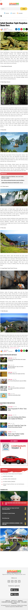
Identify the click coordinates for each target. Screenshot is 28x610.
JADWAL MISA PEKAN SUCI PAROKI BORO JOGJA (12, 182)
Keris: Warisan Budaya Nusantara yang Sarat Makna (12, 180)
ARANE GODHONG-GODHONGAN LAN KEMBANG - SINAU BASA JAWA (12, 523)
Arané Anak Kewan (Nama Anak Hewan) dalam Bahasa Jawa (16, 503)
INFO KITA (5, 29)
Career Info (14, 603)
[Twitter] (15, 581)
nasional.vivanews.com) (14, 347)
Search (23, 9)
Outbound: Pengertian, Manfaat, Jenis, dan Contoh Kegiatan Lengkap (13, 484)
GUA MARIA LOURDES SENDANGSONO (9, 479)
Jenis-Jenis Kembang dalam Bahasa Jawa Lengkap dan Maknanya (17, 360)
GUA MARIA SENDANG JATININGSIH (9, 481)
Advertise (20, 600)
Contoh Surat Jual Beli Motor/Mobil (14, 395)
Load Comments (14, 441)
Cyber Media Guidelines (7, 602)
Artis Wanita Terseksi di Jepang (8, 513)
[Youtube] (19, 581)
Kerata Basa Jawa (5, 518)
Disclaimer (24, 602)
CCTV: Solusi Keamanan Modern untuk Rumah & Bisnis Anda (16, 388)
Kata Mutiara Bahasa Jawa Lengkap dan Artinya (16, 373)
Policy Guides (17, 602)
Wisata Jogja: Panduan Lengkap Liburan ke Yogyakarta (16, 434)
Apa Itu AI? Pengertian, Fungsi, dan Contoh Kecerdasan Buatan (15, 367)
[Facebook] (9, 581)
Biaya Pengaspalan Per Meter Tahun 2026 (17, 409)
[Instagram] (12, 581)
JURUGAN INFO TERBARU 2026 (17, 605)
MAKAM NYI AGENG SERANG (8, 476)
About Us (8, 600)
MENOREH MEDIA (19, 606)
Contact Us (14, 600)
